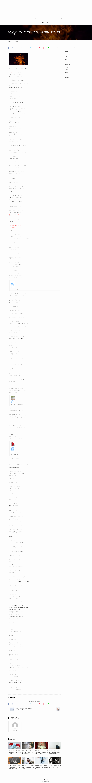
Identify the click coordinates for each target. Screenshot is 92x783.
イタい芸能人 (12, 697)
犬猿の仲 (67, 69)
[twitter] (46, 779)
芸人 (67, 74)
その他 (67, 51)
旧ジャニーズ (68, 64)
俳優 (67, 56)
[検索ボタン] (61, 18)
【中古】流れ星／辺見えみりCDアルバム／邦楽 (12, 285)
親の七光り (68, 77)
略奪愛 (67, 72)
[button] (12, 48)
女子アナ (67, 61)
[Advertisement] (37, 8)
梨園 (67, 67)
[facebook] (44, 779)
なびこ (15, 730)
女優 (67, 59)
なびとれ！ (46, 22)
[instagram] (47, 779)
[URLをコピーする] (57, 48)
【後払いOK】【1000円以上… (13, 401)
